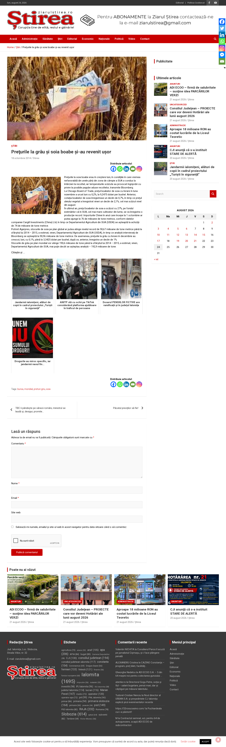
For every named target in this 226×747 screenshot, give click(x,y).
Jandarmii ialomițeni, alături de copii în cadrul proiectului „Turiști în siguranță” (192, 171)
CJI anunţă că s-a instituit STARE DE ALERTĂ (188, 152)
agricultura (68, 650)
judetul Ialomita (72, 690)
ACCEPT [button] (205, 741)
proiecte (87, 705)
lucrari (92, 690)
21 (195, 240)
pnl (83, 697)
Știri (60, 38)
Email (15, 497)
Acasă (13, 38)
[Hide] (224, 67)
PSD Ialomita (69, 709)
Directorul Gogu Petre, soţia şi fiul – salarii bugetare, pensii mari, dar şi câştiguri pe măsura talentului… (138, 685)
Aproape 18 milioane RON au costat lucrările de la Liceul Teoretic (190, 133)
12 (178, 234)
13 (186, 234)
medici (81, 694)
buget (86, 654)
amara (81, 650)
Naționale (104, 38)
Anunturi (175, 84)
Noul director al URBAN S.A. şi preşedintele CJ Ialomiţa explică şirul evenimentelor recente (138, 699)
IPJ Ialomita (84, 686)
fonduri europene (70, 675)
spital (92, 715)
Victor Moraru (88, 719)
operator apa (69, 697)
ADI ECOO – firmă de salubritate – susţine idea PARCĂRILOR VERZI (193, 91)
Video (131, 38)
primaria (80, 701)
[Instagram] (139, 169)
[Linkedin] (126, 169)
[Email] (133, 169)
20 (186, 240)
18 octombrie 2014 (21, 158)
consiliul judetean (93, 658)
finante (99, 670)
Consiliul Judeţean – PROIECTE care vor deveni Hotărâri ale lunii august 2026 (192, 112)
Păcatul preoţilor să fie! (125, 408)
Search (213, 194)
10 (158, 234)
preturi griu (39, 389)
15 (203, 234)
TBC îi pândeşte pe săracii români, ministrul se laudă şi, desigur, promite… (40, 410)
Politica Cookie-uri (196, 2)
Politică (119, 38)
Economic (88, 38)
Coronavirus (77, 666)
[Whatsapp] (120, 169)
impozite (83, 682)
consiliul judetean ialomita (78, 661)
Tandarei (73, 719)
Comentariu (18, 443)
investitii (68, 686)
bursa (20, 389)
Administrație (30, 38)
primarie (75, 705)
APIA (74, 654)
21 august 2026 (178, 99)
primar (66, 701)
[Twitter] (222, 28)
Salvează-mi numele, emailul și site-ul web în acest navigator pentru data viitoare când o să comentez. (71, 527)
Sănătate (48, 38)
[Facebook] (113, 169)
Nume (15, 483)
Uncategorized (178, 104)
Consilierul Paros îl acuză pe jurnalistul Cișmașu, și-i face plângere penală (140, 653)
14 (195, 234)
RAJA (86, 709)
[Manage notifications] (218, 739)
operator (96, 693)
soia (48, 389)
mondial (28, 389)
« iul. (156, 259)
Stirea (36, 158)
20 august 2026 (178, 158)
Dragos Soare (94, 666)
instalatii (95, 682)
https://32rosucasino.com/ (130, 708)
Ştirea (191, 99)
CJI (71, 658)
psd (99, 705)
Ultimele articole (168, 78)
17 (158, 240)
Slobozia (74, 714)
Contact (144, 38)
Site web (16, 512)
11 (168, 234)
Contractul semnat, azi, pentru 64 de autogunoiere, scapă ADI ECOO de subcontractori (137, 722)
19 (178, 240)
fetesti (85, 669)
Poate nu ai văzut (22, 570)
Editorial (180, 2)
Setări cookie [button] (188, 741)
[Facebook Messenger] (222, 54)
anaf (93, 650)
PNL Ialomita (97, 697)
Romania (102, 709)
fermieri (69, 669)
